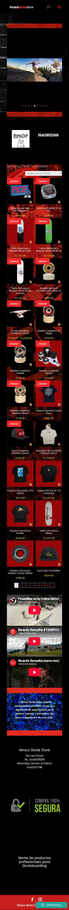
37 (42, 585)
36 (36, 585)
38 (47, 585)
